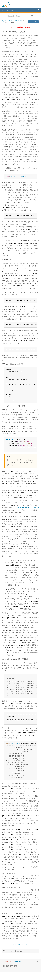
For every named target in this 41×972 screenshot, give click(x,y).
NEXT (25, 944)
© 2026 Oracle (17, 961)
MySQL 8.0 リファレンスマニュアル (12, 21)
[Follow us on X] (7, 967)
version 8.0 (32, 22)
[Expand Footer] (37, 962)
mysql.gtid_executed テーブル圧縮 (28, 508)
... (24, 21)
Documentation (8, 10)
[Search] (32, 16)
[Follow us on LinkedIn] (11, 967)
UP (22, 944)
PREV (15, 944)
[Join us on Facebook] (3, 967)
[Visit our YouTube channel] (15, 967)
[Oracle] (7, 961)
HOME (19, 944)
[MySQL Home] (6, 4)
